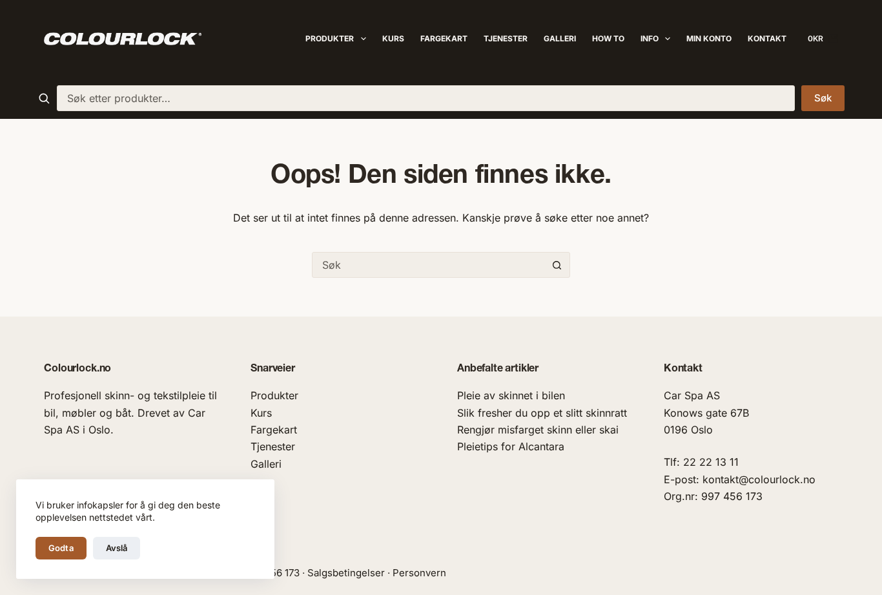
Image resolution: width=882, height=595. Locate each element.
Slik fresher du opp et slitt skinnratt (542, 412)
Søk (823, 98)
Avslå (117, 548)
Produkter (329, 38)
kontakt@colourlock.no (759, 479)
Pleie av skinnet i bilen (511, 395)
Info (650, 38)
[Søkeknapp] (557, 265)
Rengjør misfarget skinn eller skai (538, 429)
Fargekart (443, 38)
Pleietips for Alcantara (510, 446)
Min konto (709, 38)
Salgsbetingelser (346, 573)
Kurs (393, 38)
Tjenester (506, 38)
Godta (61, 548)
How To (608, 38)
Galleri (560, 38)
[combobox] (426, 98)
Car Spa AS (692, 395)
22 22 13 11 (711, 461)
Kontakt (767, 38)
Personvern (419, 573)
